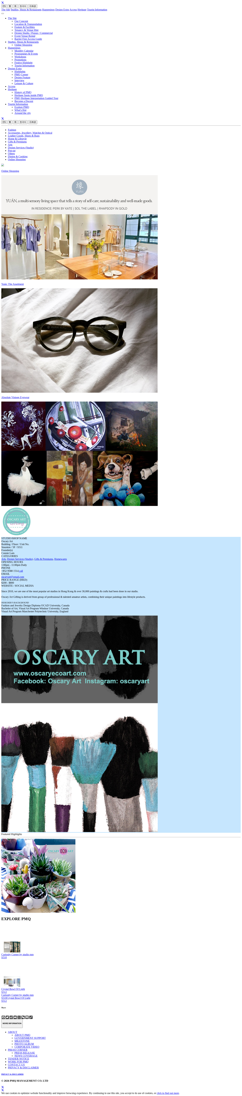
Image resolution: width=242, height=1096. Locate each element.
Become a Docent (23, 101)
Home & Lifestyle (17, 138)
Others (11, 153)
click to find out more (168, 1093)
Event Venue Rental (24, 36)
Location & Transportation (28, 24)
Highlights (19, 71)
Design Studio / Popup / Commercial (33, 33)
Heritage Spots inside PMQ (28, 95)
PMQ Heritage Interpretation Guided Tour (36, 98)
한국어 (23, 6)
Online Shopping (23, 44)
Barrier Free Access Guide (28, 39)
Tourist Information (97, 9)
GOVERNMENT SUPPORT (30, 1038)
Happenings (48, 9)
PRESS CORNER (17, 1049)
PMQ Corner (21, 74)
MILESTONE (22, 1041)
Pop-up (11, 150)
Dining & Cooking (17, 156)
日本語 (32, 6)
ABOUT (12, 1032)
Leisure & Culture (23, 83)
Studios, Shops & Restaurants (26, 9)
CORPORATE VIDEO (26, 1046)
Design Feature (22, 77)
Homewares (60, 559)
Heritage (82, 9)
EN (4, 6)
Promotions (20, 59)
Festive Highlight (23, 62)
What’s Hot (20, 110)
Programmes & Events (26, 53)
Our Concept (21, 21)
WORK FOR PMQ (18, 1061)
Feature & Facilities (24, 27)
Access (73, 9)
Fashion (12, 129)
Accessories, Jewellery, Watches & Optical (30, 132)
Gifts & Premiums (17, 141)
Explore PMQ (21, 107)
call (21, 570)
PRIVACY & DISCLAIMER (23, 1067)
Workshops (20, 56)
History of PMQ (22, 92)
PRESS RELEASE (24, 1052)
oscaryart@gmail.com (12, 576)
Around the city (22, 113)
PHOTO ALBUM (24, 1043)
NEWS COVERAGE (26, 1055)
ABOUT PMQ (22, 1035)
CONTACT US (16, 1064)
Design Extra (62, 9)
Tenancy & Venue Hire (26, 30)
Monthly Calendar (23, 50)
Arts (10, 144)
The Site (5, 9)
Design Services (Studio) (21, 147)
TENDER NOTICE (18, 1058)
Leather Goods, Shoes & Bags (24, 135)
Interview (19, 80)
